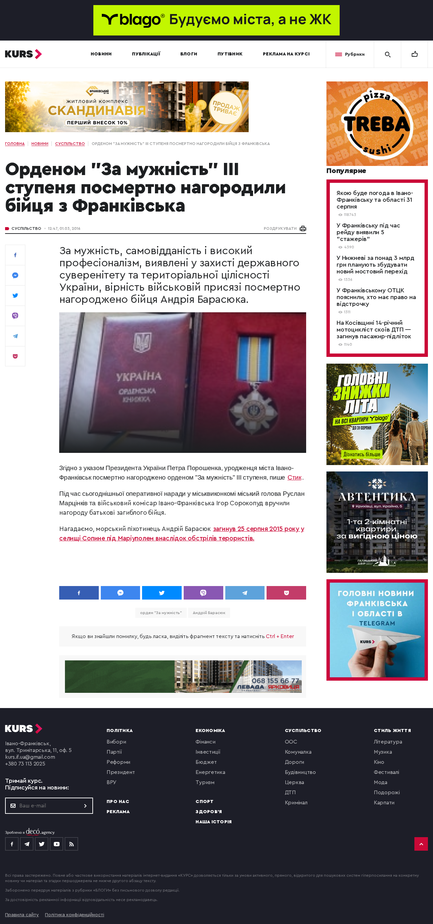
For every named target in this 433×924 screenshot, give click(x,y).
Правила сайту (22, 915)
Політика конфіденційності (74, 915)
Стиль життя (392, 730)
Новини (101, 54)
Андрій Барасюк (209, 613)
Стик (294, 477)
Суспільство (26, 228)
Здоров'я (209, 811)
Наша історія (214, 822)
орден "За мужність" (161, 613)
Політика (120, 730)
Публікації (146, 54)
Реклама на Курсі (286, 54)
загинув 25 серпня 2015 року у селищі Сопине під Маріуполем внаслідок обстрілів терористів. (181, 534)
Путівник (230, 54)
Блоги (188, 54)
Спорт (204, 801)
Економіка (210, 730)
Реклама (118, 811)
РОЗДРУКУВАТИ (280, 228)
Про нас (118, 801)
